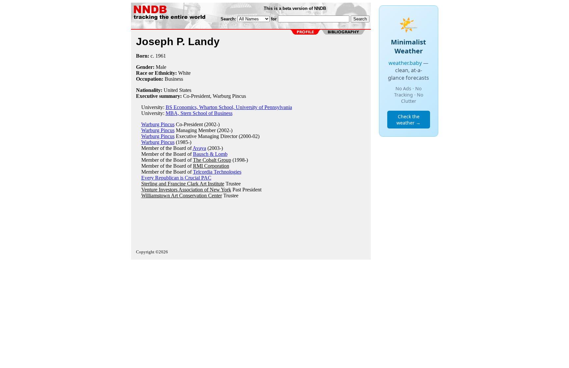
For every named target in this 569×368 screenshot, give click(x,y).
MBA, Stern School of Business (199, 113)
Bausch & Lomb (210, 154)
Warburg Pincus (158, 124)
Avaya (199, 148)
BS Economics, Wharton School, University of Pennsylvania (229, 107)
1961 (160, 56)
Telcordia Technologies (217, 172)
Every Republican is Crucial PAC (176, 178)
